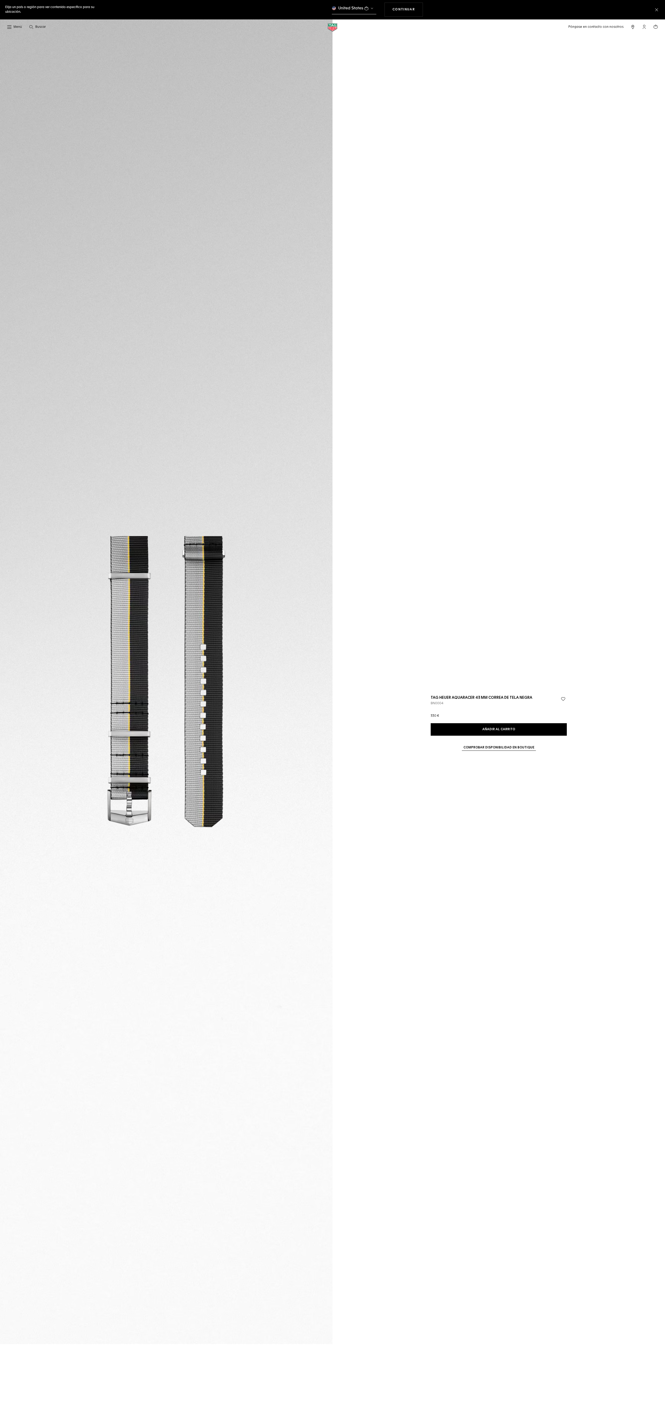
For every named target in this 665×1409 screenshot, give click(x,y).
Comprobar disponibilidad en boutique (498, 747)
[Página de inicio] (332, 27)
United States (350, 8)
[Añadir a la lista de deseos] (563, 699)
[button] (644, 27)
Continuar (408, 9)
